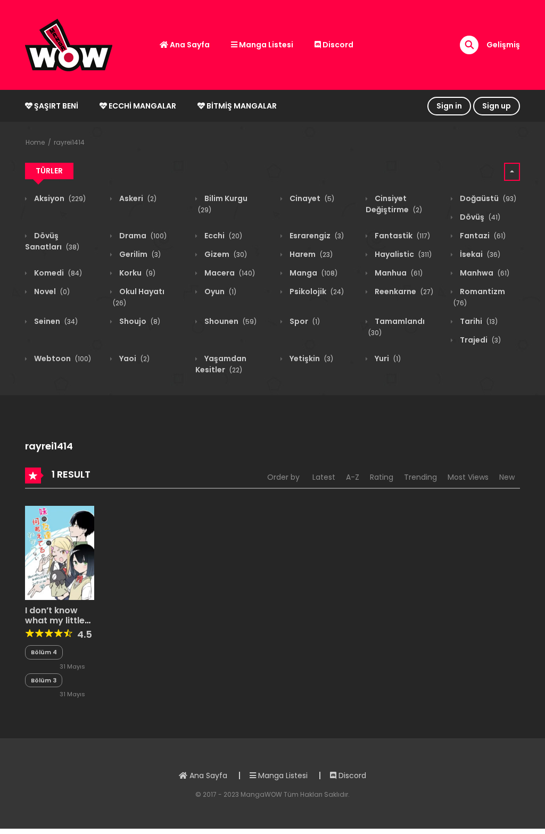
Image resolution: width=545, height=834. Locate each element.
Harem (310, 254)
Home (35, 142)
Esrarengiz (316, 235)
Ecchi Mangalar (141, 106)
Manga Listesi (265, 44)
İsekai (479, 254)
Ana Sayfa (189, 44)
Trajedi (479, 340)
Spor (304, 321)
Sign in (449, 106)
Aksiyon (59, 198)
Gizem (225, 254)
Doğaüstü (487, 198)
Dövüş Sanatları (52, 241)
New (507, 477)
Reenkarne (403, 291)
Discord (337, 44)
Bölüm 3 (43, 680)
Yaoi (134, 358)
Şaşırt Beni (55, 106)
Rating (381, 477)
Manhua (398, 273)
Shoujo (139, 321)
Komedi (57, 273)
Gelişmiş (503, 44)
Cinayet (311, 198)
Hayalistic (402, 254)
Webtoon (61, 358)
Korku (136, 273)
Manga (312, 273)
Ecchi (222, 235)
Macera (229, 273)
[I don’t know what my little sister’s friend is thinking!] (59, 552)
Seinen (55, 321)
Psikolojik (316, 291)
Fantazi (482, 235)
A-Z (352, 477)
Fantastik (401, 235)
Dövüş (479, 217)
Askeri (137, 198)
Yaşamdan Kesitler (220, 364)
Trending (420, 477)
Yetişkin (310, 358)
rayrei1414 (69, 142)
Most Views (468, 477)
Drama (142, 235)
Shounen (230, 321)
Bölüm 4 (44, 652)
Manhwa (483, 273)
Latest (323, 477)
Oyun (219, 291)
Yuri (387, 358)
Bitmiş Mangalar (241, 106)
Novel (51, 291)
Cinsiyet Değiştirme (394, 204)
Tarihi (478, 321)
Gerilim (139, 254)
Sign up (496, 106)
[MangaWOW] (68, 44)
